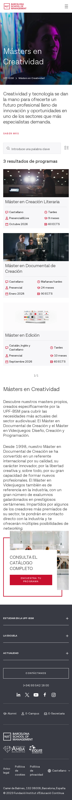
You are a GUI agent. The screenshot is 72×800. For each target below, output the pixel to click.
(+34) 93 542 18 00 (36, 685)
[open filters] (66, 147)
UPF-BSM (8, 78)
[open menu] (66, 6)
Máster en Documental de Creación (32, 449)
